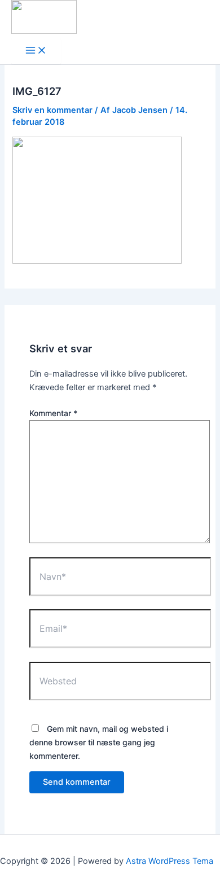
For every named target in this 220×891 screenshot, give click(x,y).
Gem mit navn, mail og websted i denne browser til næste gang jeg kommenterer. (98, 742)
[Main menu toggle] (36, 51)
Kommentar (53, 413)
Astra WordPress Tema (169, 861)
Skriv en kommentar (52, 110)
